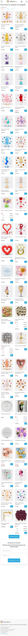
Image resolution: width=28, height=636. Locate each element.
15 (3, 215)
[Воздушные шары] (12, 1)
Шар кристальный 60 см (6, 278)
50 (17, 326)
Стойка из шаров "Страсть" (21, 236)
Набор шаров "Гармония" (20, 440)
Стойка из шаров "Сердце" (20, 210)
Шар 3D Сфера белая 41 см (6, 440)
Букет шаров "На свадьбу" (20, 345)
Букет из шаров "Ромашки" (7, 210)
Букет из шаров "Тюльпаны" (21, 413)
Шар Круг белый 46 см (5, 413)
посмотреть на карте (4, 633)
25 (3, 217)
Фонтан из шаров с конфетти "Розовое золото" (5, 394)
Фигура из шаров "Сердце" (6, 257)
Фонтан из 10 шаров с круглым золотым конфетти (19, 26)
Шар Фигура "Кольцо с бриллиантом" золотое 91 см (20, 258)
